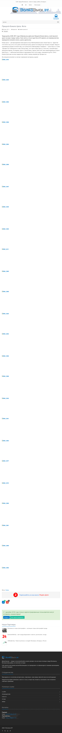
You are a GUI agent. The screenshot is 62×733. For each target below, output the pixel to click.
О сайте (4, 691)
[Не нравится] (7, 602)
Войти (30, 4)
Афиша (3, 701)
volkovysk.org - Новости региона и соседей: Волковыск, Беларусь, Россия (27, 641)
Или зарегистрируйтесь (17, 617)
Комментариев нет (23, 29)
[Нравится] (3, 602)
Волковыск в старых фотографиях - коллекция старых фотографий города (27, 628)
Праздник (6, 31)
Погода (4, 699)
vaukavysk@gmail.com (10, 714)
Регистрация (37, 4)
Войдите (6, 617)
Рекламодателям (6, 694)
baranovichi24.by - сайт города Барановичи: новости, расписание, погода (27, 634)
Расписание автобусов (56, 18)
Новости (4, 696)
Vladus (7, 590)
